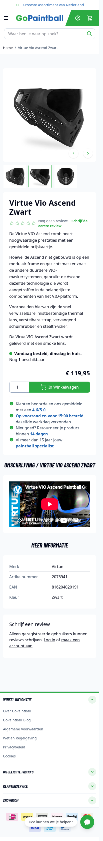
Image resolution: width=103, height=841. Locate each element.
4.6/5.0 (39, 410)
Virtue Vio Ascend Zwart (38, 47)
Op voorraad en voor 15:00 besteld (50, 416)
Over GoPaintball (17, 711)
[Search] (89, 34)
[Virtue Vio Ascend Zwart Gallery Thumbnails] (40, 176)
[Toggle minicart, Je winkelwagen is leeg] (89, 18)
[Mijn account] (77, 18)
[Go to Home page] (39, 18)
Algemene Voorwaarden (23, 729)
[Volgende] (88, 153)
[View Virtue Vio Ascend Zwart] (14, 176)
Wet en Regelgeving (20, 738)
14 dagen (39, 434)
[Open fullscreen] (49, 115)
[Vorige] (73, 153)
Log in (49, 640)
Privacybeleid (14, 747)
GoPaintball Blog (17, 720)
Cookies (9, 756)
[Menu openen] (8, 18)
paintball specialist (35, 446)
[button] (49, 223)
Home (8, 47)
